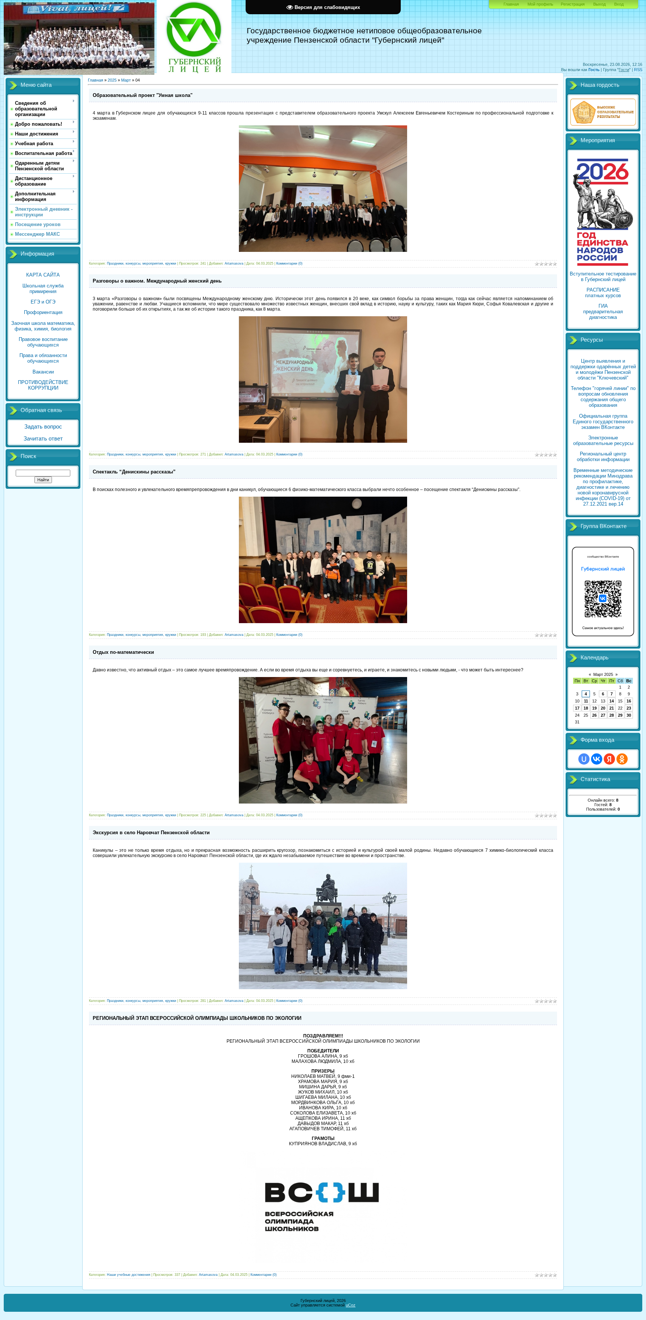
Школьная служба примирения (43, 288)
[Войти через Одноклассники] (622, 759)
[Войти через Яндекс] (609, 759)
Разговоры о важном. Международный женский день (157, 281)
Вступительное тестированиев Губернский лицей (603, 276)
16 (629, 701)
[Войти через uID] (584, 759)
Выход (599, 4)
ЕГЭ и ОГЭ (43, 302)
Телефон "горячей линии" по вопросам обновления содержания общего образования (603, 396)
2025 (112, 80)
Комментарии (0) (289, 263)
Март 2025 (603, 674)
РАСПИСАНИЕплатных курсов (603, 292)
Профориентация (43, 312)
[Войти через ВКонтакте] (596, 759)
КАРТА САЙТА (43, 275)
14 (611, 701)
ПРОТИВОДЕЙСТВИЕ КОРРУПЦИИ (43, 385)
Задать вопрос (43, 427)
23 (629, 708)
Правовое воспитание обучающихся (43, 342)
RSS (638, 69)
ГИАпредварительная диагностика (603, 311)
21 (611, 708)
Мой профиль (540, 4)
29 (620, 715)
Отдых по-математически (123, 652)
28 (611, 715)
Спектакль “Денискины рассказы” (134, 472)
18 (586, 708)
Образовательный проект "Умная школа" (143, 95)
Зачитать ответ (43, 439)
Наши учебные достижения (128, 1275)
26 (594, 715)
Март (126, 80)
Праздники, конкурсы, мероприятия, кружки (141, 263)
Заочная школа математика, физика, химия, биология (43, 326)
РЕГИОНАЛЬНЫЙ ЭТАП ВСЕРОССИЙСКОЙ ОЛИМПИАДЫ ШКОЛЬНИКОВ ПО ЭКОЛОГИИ (197, 1018)
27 (603, 715)
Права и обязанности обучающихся (43, 358)
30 (629, 715)
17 (577, 708)
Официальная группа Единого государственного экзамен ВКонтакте (603, 421)
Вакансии (43, 372)
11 (586, 701)
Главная (511, 4)
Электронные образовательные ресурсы (603, 440)
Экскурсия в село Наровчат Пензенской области (151, 832)
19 (594, 708)
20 (603, 708)
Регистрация (573, 4)
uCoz (351, 1305)
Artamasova (234, 263)
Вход (619, 4)
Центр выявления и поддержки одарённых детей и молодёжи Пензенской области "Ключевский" (603, 369)
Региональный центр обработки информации (603, 456)
